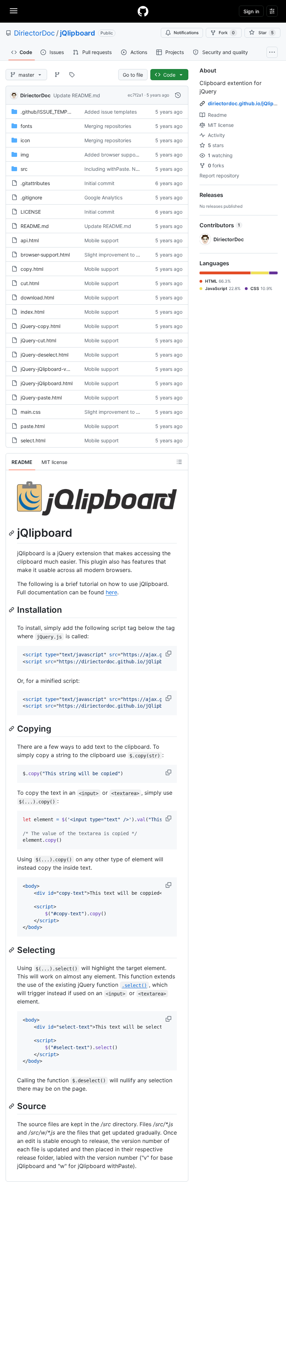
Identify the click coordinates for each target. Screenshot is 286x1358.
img (25, 155)
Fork (227, 32)
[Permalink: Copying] (12, 728)
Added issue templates (110, 112)
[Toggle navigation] (13, 11)
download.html (37, 297)
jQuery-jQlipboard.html (47, 383)
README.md (35, 226)
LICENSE (31, 212)
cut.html (30, 283)
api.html (30, 240)
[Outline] (179, 461)
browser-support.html (45, 255)
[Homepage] (143, 11)
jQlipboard (77, 33)
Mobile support (101, 240)
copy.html (32, 269)
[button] (169, 653)
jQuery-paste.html (41, 397)
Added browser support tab (116, 155)
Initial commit (99, 183)
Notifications (186, 32)
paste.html (33, 426)
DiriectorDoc (34, 33)
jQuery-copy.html (40, 326)
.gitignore (31, 197)
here (111, 592)
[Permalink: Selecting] (12, 950)
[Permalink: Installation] (12, 610)
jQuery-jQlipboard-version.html (56, 369)
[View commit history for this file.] (178, 95)
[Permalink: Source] (12, 1106)
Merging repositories (107, 126)
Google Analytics (103, 197)
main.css (30, 412)
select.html (33, 440)
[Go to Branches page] (57, 74)
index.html (32, 312)
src (24, 169)
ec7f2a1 (135, 95)
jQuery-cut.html (38, 340)
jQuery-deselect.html (44, 355)
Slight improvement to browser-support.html (134, 255)
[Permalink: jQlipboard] (12, 533)
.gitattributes (35, 183)
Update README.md (76, 95)
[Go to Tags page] (72, 74)
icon (25, 140)
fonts (26, 126)
